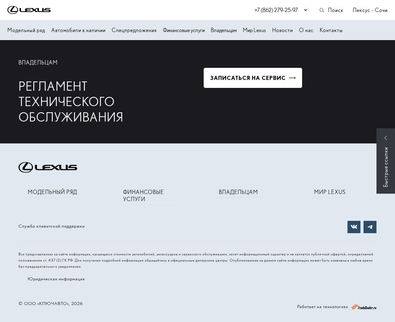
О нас (306, 30)
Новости (282, 30)
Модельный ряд (26, 30)
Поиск (335, 10)
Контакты (331, 30)
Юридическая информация (56, 279)
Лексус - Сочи (370, 10)
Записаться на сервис (248, 78)
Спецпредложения (134, 30)
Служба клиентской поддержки (52, 226)
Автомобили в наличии (78, 30)
